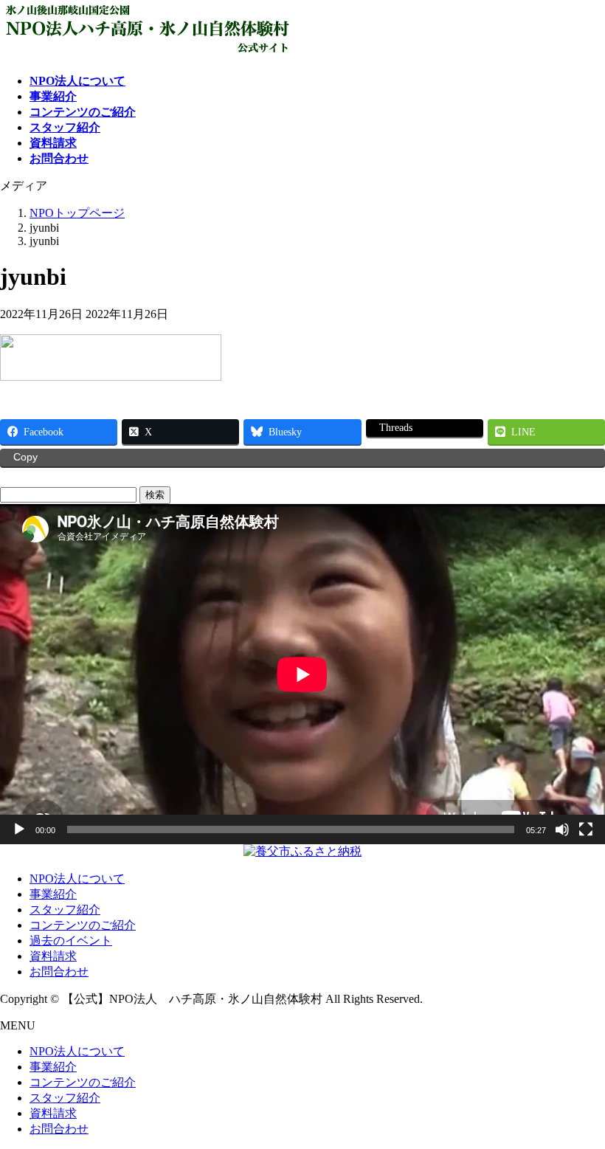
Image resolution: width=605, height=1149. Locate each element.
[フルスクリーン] (585, 829)
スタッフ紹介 (65, 909)
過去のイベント (71, 940)
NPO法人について (77, 878)
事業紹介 (53, 894)
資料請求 (53, 956)
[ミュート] (562, 829)
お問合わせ (59, 971)
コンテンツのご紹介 (83, 925)
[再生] (19, 829)
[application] (302, 674)
